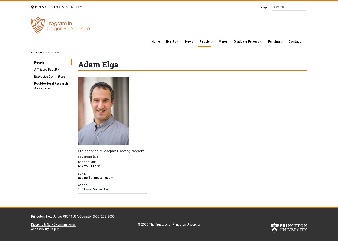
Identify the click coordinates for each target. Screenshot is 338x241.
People (205, 41)
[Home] (60, 26)
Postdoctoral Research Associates (51, 86)
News (189, 41)
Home (155, 41)
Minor (223, 41)
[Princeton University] (56, 7)
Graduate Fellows (246, 41)
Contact (295, 41)
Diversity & (52, 224)
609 (88, 166)
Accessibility (43, 229)
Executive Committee (49, 76)
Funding (274, 41)
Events (171, 41)
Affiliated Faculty (46, 69)
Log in (264, 7)
